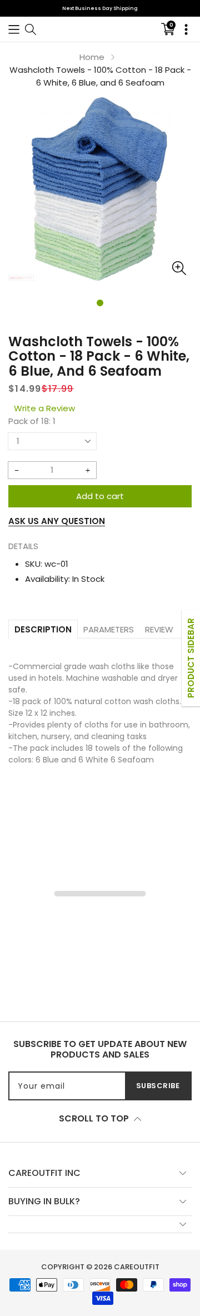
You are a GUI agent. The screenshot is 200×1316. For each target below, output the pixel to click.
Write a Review (44, 408)
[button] (13, 29)
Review (159, 629)
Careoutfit (136, 1267)
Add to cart (100, 496)
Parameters (108, 629)
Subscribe (158, 1085)
